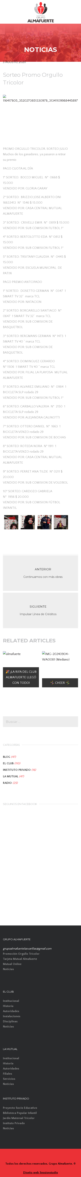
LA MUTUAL (10, 776)
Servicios (9, 1079)
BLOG (6, 757)
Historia (8, 1006)
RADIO (7, 783)
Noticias (8, 969)
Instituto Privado (14, 1123)
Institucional (11, 1001)
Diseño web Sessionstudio (40, 1172)
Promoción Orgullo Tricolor (21, 953)
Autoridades (11, 1011)
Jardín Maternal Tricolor (19, 1118)
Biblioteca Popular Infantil (20, 1113)
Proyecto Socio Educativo (20, 1108)
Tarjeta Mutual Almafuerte (20, 959)
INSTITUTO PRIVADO (17, 770)
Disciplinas (10, 1021)
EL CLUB (8, 763)
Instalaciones (11, 1016)
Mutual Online (12, 964)
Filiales (7, 1073)
